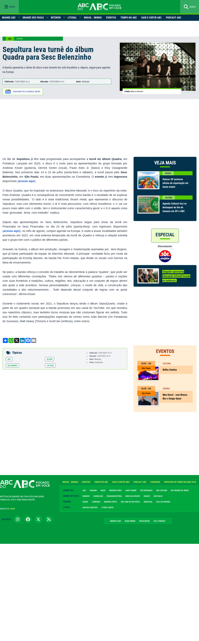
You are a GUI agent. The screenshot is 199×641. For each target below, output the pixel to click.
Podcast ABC (173, 17)
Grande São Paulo (33, 17)
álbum (49, 359)
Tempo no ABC (129, 17)
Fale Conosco (159, 521)
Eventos (111, 17)
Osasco (147, 496)
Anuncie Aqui (115, 521)
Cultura (50, 365)
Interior (56, 17)
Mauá (103, 490)
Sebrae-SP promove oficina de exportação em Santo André (175, 183)
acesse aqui (26, 181)
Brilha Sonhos (170, 369)
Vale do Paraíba (163, 502)
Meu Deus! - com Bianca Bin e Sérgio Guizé (175, 396)
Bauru (85, 502)
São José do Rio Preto (130, 502)
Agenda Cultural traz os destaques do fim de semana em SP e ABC (175, 207)
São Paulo (158, 496)
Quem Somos (130, 521)
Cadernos (155, 482)
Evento (20, 39)
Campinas (96, 502)
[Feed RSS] (48, 519)
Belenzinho (12, 365)
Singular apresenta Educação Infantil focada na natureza (176, 276)
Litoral (72, 17)
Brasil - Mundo (93, 17)
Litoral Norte (107, 507)
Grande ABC (9, 17)
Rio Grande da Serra (180, 490)
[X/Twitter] (38, 519)
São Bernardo (146, 490)
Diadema (93, 490)
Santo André (130, 490)
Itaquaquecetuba (114, 496)
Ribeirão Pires (115, 490)
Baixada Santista (90, 507)
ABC (9, 39)
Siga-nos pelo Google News (26, 91)
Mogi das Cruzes (133, 496)
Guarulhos (98, 496)
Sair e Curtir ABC (151, 17)
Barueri (86, 496)
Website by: (7, 509)
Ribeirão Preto (110, 502)
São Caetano (161, 490)
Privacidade (144, 521)
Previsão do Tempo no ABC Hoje (180, 482)
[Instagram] (17, 519)
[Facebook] (28, 519)
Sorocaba (148, 502)
